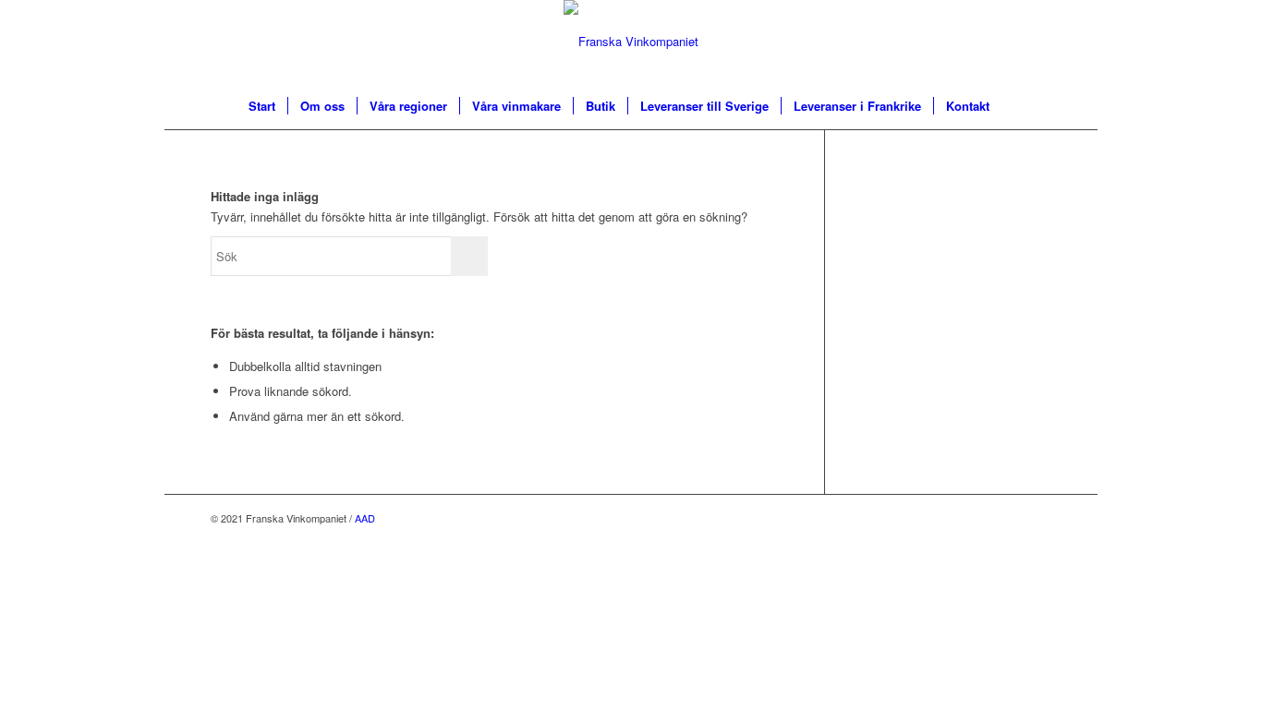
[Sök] (1013, 106)
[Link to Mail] (1010, 518)
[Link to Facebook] (1037, 518)
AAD (365, 518)
